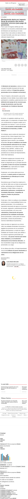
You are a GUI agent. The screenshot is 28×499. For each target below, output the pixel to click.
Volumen (2, 440)
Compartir (18, 466)
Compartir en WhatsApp (6, 494)
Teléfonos (25, 415)
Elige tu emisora (22, 4)
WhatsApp (25, 65)
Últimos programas (11, 444)
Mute (1, 438)
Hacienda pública (5, 257)
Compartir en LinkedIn (5, 493)
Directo (18, 444)
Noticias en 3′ (3, 444)
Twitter (19, 65)
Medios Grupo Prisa (14, 424)
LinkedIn (22, 65)
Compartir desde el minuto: (8, 498)
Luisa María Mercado (6, 68)
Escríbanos (14, 416)
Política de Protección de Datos (13, 413)
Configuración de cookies (5, 415)
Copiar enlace (3, 495)
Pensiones (3, 259)
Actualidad (4, 17)
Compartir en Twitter (5, 491)
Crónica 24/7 (3, 461)
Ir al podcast (13, 466)
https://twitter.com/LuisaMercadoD (12, 69)
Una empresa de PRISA (14, 421)
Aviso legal (4, 413)
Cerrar (1, 473)
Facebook (15, 65)
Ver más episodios (4, 466)
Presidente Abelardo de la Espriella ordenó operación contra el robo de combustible (9, 402)
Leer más (16, 266)
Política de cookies (22, 413)
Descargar (2, 497)
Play (1, 441)
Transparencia (13, 415)
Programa (13, 3)
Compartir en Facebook (6, 490)
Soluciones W (19, 415)
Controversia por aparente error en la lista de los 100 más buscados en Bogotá (9, 388)
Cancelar (7, 485)
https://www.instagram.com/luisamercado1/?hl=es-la (13, 69)
